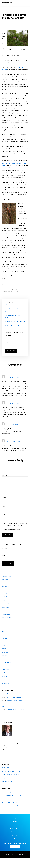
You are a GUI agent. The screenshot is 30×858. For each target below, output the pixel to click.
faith (14, 289)
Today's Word (5, 669)
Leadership (4, 621)
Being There (5, 579)
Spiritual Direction (15, 828)
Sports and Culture (6, 659)
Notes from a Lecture (7, 635)
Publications (15, 832)
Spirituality (24, 284)
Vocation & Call (5, 287)
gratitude (18, 289)
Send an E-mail (15, 846)
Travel (3, 673)
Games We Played (6, 603)
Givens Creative (6, 3)
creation (5, 289)
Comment (5, 475)
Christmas (4, 593)
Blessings (4, 583)
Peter (7, 375)
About (15, 821)
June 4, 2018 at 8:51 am (12, 403)
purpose (7, 291)
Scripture (4, 648)
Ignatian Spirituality (8, 284)
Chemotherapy (5, 590)
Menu (27, 3)
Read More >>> (6, 757)
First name (8, 335)
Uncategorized (5, 679)
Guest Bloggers (6, 607)
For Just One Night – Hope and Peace (11, 771)
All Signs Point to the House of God (14, 321)
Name (4, 497)
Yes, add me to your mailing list (11, 529)
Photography (5, 638)
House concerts (6, 614)
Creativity (10, 289)
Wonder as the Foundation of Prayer (15, 709)
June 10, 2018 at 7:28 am (13, 441)
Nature (15, 284)
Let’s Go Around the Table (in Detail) (11, 774)
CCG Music (15, 835)
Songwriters (5, 652)
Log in (23, 854)
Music (3, 624)
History (3, 610)
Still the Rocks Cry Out (11, 305)
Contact (15, 838)
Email (7, 342)
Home (15, 818)
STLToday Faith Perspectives (9, 666)
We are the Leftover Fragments (14, 697)
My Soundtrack (5, 628)
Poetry (3, 641)
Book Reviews (5, 586)
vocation (18, 291)
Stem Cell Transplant (7, 662)
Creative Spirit (5, 597)
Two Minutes (5, 676)
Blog (15, 825)
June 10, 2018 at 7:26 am (13, 425)
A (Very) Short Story (7, 576)
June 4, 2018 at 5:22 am (12, 377)
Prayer (19, 284)
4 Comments (16, 21)
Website (4, 514)
